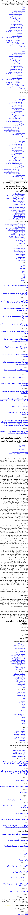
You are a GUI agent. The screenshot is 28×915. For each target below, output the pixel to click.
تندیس (23, 717)
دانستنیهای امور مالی (19, 11)
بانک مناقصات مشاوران (19, 753)
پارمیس (23, 708)
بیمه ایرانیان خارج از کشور (18, 660)
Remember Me (22, 911)
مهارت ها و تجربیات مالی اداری (14, 31)
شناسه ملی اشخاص (20, 678)
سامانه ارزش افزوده (19, 204)
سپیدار (23, 699)
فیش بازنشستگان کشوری (18, 663)
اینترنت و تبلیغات (23, 860)
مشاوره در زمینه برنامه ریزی (14, 183)
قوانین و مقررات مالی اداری (11, 40)
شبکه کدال (22, 238)
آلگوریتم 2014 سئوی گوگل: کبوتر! (17, 866)
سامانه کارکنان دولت (19, 674)
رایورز (23, 705)
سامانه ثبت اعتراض (20, 213)
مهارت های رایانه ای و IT (15, 44)
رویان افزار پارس (20, 715)
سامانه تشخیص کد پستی (18, 679)
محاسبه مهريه (21, 260)
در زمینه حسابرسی (17, 18)
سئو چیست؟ (24, 854)
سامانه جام (22, 243)
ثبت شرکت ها (21, 257)
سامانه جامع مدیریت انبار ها (18, 234)
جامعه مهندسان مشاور (19, 750)
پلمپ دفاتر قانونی (20, 254)
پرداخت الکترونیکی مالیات (18, 211)
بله (24, 275)
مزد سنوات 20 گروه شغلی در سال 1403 (15, 377)
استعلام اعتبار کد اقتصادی (18, 214)
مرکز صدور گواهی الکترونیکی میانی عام (14, 224)
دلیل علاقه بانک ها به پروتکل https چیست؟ (15, 834)
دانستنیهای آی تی (20, 43)
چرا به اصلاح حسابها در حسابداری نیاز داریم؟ (14, 819)
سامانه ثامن (22, 202)
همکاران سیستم (21, 693)
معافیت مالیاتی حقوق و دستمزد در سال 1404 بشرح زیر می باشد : (16, 340)
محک (23, 707)
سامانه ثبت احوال (20, 681)
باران (23, 723)
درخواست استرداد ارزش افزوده (16, 205)
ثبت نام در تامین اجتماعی (18, 646)
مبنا (24, 712)
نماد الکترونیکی (21, 241)
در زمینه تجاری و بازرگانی (15, 28)
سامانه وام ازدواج (20, 668)
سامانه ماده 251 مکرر (19, 199)
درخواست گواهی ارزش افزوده (17, 207)
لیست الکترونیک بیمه (19, 649)
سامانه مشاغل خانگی (19, 657)
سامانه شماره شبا (20, 677)
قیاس (23, 721)
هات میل (22, 268)
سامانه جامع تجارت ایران (18, 231)
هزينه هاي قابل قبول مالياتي (19, 780)
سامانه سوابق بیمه (20, 648)
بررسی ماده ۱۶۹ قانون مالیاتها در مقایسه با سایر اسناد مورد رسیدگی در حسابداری (15, 826)
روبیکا (23, 272)
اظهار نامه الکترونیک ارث (18, 197)
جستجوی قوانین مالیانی (19, 194)
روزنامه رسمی (21, 255)
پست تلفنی (22, 685)
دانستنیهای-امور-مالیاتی (19, 738)
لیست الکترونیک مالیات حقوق (17, 210)
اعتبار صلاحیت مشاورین (18, 754)
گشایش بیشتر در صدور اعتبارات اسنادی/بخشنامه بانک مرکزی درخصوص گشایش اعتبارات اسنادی (15, 763)
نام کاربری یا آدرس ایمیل (21, 908)
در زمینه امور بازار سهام (15, 30)
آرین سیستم (22, 724)
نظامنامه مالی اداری (16, 24)
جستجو (11, 180)
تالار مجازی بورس (20, 240)
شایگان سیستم (21, 695)
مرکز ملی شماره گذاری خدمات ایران (15, 228)
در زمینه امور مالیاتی (16, 12)
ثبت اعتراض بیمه (20, 654)
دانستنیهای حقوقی (17, 36)
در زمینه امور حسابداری (15, 17)
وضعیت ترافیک (21, 682)
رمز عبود (25, 909)
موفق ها (20, 33)
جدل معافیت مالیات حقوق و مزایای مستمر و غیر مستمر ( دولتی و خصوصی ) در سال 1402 (14, 399)
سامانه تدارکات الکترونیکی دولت (16, 230)
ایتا (24, 274)
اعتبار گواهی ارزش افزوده (18, 208)
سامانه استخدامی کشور (19, 675)
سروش (23, 280)
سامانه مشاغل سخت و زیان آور (17, 655)
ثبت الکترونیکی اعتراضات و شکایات (15, 198)
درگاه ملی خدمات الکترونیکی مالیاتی (15, 195)
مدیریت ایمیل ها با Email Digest (18, 840)
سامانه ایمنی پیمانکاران (19, 233)
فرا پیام (23, 720)
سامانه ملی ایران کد (20, 227)
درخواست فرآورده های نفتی (17, 237)
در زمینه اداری (18, 21)
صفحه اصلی (22, 9)
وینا (24, 718)
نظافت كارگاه (24, 792)
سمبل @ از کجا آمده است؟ (19, 877)
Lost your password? (23, 914)
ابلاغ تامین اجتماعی (20, 652)
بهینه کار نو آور (21, 692)
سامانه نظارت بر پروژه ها (18, 756)
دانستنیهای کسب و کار (19, 25)
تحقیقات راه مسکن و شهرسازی (16, 235)
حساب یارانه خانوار (20, 666)
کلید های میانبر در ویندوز (20, 872)
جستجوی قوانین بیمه (19, 643)
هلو (24, 696)
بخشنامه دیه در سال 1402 (20, 406)
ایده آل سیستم (21, 702)
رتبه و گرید (22, 34)
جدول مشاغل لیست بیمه (18, 658)
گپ (24, 277)
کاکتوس (23, 701)
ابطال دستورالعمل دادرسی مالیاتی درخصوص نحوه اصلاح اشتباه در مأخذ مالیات (14, 432)
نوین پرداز (22, 710)
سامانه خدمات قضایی (19, 251)
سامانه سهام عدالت (20, 667)
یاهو (24, 265)
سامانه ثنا (22, 252)
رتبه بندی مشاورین (20, 751)
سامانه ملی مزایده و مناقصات (17, 225)
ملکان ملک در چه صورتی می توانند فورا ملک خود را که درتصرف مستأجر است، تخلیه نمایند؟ (14, 772)
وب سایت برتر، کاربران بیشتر (19, 891)
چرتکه (23, 704)
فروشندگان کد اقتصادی (19, 216)
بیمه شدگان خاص (20, 664)
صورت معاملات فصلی (19, 201)
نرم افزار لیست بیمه (19, 645)
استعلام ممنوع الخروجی (19, 249)
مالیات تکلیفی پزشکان (19, 217)
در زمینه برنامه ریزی (16, 22)
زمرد (23, 711)
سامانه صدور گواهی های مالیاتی (16, 219)
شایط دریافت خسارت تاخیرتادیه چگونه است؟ (14, 786)
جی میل (23, 266)
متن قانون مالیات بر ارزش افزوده (18, 799)
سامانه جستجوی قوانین (19, 248)
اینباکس (23, 271)
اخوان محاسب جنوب (19, 714)
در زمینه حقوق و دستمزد (15, 14)
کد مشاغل (22, 651)
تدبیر (24, 698)
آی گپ (23, 278)
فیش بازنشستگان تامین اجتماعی (16, 661)
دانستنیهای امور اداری (19, 19)
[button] (14, 49)
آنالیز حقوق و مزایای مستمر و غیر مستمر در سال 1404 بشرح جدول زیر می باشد (14, 301)
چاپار (23, 269)
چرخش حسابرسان (22, 813)
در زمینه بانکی (18, 15)
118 (24, 687)
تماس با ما (22, 46)
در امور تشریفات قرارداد (12, 41)
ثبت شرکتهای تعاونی (19, 258)
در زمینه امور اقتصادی (16, 27)
